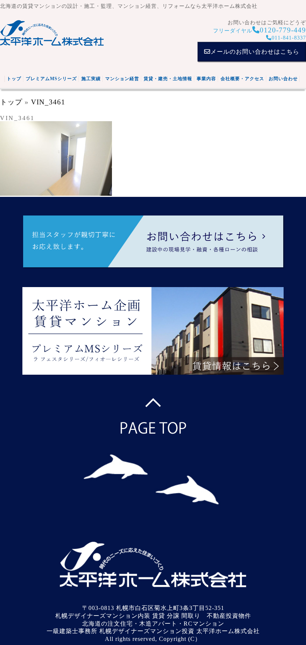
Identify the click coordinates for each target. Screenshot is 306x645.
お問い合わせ (283, 78)
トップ (14, 78)
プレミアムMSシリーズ (51, 78)
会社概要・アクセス (242, 78)
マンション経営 (122, 78)
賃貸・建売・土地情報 (168, 78)
